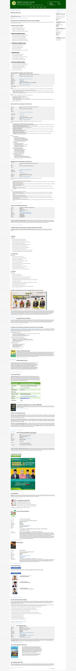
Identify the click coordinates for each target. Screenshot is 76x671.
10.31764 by (23, 210)
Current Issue (17, 70)
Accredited (21, 634)
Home (31, 7)
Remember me (59, 18)
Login (37, 7)
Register (41, 7)
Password (57, 17)
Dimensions (40, 558)
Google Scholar (24, 531)
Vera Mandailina (22, 115)
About (34, 7)
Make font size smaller (56, 39)
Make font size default (58, 39)
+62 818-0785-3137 (31, 635)
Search (45, 7)
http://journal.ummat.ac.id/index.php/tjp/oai (26, 213)
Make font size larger (60, 39)
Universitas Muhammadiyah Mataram (25, 84)
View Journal (13, 70)
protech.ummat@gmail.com (24, 635)
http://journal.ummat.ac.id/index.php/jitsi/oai (26, 438)
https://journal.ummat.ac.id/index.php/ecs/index (26, 112)
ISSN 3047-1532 (41, 328)
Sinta (20, 558)
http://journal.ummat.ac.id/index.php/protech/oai (26, 632)
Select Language (58, 23)
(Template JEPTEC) (23, 621)
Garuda (31, 531)
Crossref (37, 558)
